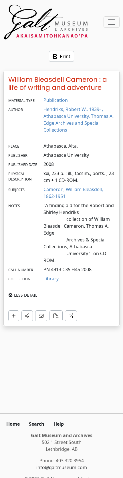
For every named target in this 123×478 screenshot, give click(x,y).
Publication (55, 100)
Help (58, 424)
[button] (27, 315)
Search (36, 424)
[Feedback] (41, 315)
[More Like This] (56, 315)
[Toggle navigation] (112, 22)
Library (51, 278)
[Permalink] (71, 315)
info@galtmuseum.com (61, 467)
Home (13, 424)
